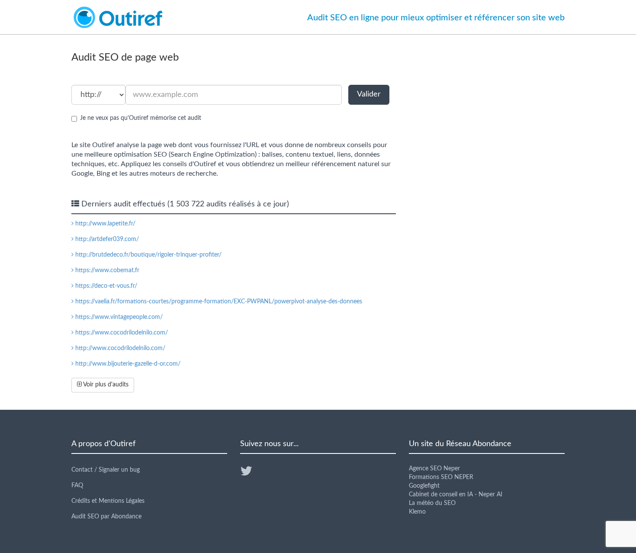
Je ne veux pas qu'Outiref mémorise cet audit (140, 118)
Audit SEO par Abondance (106, 517)
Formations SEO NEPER (441, 477)
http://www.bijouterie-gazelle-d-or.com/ (127, 364)
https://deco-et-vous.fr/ (105, 286)
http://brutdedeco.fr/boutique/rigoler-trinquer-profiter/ (148, 255)
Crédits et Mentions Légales (108, 501)
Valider (369, 94)
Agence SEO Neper (434, 469)
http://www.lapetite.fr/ (104, 224)
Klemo (417, 512)
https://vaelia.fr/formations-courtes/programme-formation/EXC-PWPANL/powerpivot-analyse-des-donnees (218, 302)
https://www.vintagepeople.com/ (118, 317)
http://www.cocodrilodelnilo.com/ (119, 348)
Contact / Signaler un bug (105, 470)
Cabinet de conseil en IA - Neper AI (455, 495)
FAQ (77, 485)
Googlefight (424, 486)
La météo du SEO (432, 503)
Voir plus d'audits (105, 385)
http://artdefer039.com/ (106, 239)
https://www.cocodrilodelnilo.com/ (121, 333)
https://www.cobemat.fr (106, 270)
